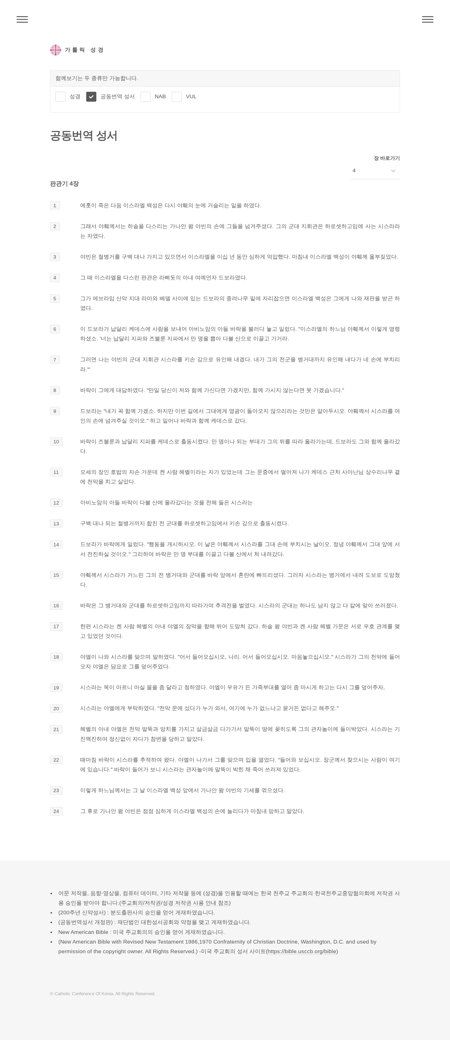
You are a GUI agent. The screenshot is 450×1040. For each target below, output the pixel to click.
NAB (160, 96)
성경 (75, 96)
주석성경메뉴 (22, 19)
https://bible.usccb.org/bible (302, 951)
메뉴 (428, 19)
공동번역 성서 (118, 96)
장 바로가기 (387, 158)
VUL (191, 96)
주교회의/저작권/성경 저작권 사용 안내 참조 (175, 903)
